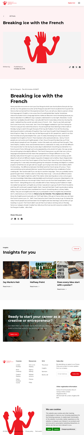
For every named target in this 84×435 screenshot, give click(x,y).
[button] (79, 3)
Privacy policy (29, 431)
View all (76, 248)
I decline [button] (56, 429)
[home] (9, 3)
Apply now (71, 3)
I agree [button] (49, 429)
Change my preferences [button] (68, 429)
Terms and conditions (41, 431)
